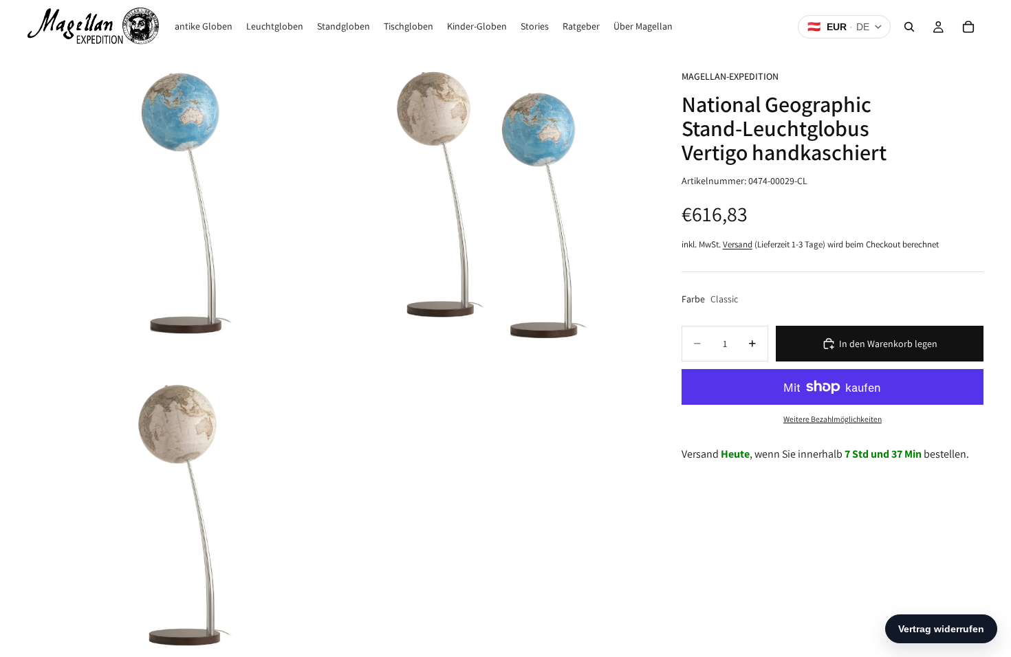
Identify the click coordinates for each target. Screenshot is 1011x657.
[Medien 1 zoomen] (182, 208)
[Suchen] (909, 27)
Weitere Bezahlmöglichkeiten (832, 419)
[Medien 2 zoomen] (494, 208)
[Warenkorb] (968, 27)
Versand (737, 244)
